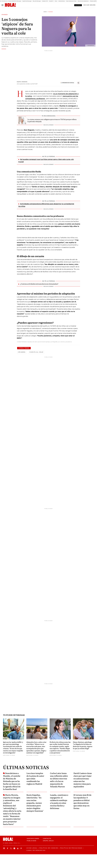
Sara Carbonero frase (71, 1)
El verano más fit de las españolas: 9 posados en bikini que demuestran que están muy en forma (82, 801)
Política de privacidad (71, 848)
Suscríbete (78, 5)
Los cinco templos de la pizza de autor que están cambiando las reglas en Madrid (35, 778)
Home (45, 11)
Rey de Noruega (37, 1)
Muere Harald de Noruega (14, 1)
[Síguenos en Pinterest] (21, 848)
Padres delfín (93, 1)
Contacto (47, 838)
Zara (56, 1)
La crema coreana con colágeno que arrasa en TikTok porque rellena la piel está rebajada (52, 120)
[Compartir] (78, 83)
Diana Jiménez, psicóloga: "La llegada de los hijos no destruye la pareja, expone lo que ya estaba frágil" (82, 745)
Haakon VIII (45, 1)
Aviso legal (32, 848)
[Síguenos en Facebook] (8, 848)
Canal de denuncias (36, 850)
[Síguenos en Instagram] (4, 848)
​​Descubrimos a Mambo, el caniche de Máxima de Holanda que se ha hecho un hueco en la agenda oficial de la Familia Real (11, 781)
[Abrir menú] (2, 5)
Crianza (21, 352)
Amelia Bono (62, 1)
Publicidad (31, 840)
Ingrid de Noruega (26, 1)
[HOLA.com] (10, 5)
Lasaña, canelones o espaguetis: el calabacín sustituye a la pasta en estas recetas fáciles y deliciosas (59, 801)
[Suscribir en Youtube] (18, 848)
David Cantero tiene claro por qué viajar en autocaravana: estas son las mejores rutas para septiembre (83, 780)
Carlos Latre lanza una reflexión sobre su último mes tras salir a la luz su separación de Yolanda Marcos (59, 780)
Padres (50, 11)
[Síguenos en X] (11, 848)
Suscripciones (33, 838)
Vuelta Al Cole (36, 352)
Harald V (51, 1)
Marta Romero (22, 81)
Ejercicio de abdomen (83, 1)
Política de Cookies (49, 848)
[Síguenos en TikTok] (15, 848)
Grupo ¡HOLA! (48, 840)
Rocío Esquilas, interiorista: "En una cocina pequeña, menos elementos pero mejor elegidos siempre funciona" (35, 802)
